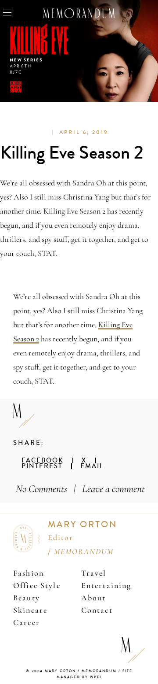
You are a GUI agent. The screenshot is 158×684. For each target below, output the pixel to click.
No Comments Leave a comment (80, 488)
